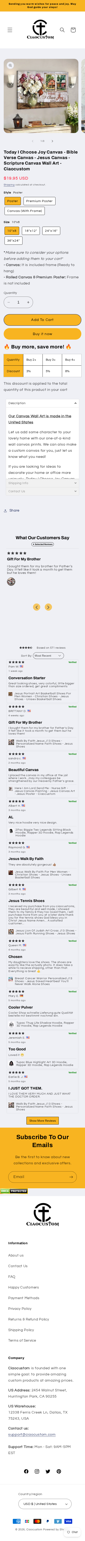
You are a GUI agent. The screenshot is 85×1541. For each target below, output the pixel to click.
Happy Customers (23, 1287)
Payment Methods (23, 1298)
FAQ (11, 1277)
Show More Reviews (42, 1120)
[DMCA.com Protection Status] (14, 1193)
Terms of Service (22, 1340)
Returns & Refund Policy (28, 1319)
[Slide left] (32, 141)
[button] (10, 30)
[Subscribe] (71, 1177)
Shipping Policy (21, 1330)
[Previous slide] (36, 607)
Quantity (10, 293)
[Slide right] (52, 141)
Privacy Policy (20, 1309)
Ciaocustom (34, 1529)
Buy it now (42, 334)
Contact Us (18, 1266)
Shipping (9, 184)
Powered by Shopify (56, 1529)
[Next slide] (48, 607)
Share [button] (14, 510)
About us (16, 1255)
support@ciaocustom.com (32, 1434)
